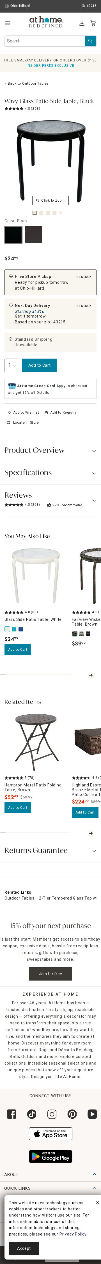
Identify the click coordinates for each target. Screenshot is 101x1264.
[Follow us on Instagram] (50, 1114)
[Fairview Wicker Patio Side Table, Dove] (82, 633)
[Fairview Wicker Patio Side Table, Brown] (75, 633)
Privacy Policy (72, 1234)
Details (43, 393)
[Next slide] (91, 675)
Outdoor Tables (19, 898)
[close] (97, 1203)
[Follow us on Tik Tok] (30, 1114)
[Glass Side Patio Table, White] (7, 629)
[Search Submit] (90, 41)
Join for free (50, 974)
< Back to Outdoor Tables (26, 83)
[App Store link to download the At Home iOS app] (50, 1133)
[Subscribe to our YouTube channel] (91, 1114)
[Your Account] (82, 23)
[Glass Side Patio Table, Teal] (14, 629)
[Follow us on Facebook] (10, 1114)
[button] (46, 22)
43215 (59, 322)
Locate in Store (26, 422)
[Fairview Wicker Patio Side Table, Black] (88, 633)
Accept (24, 1248)
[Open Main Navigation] (7, 23)
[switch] (23, 412)
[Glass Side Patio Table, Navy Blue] (21, 629)
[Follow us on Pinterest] (71, 1114)
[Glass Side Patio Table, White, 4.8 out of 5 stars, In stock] (35, 576)
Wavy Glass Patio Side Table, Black (49, 101)
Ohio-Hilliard (32, 288)
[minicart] (93, 23)
